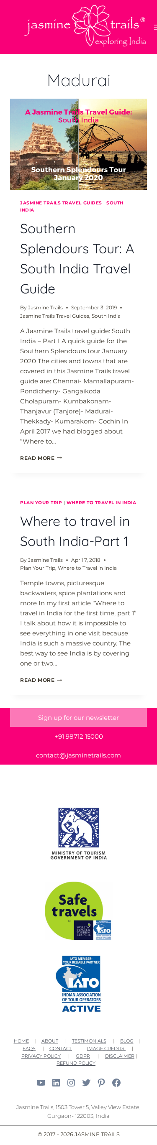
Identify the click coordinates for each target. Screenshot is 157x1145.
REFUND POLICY (76, 1063)
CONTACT (60, 1048)
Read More (41, 458)
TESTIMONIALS (89, 1041)
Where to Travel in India (101, 502)
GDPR (83, 1056)
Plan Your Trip (41, 502)
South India (106, 316)
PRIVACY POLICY (41, 1056)
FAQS (29, 1048)
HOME (21, 1041)
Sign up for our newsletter (78, 718)
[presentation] (78, 144)
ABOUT (49, 1041)
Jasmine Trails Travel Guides (61, 203)
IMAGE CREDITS (106, 1048)
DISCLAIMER (119, 1056)
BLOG (127, 1041)
